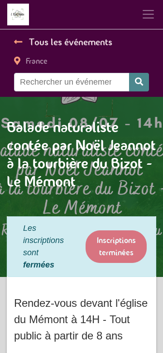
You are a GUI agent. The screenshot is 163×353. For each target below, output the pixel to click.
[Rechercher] (139, 82)
